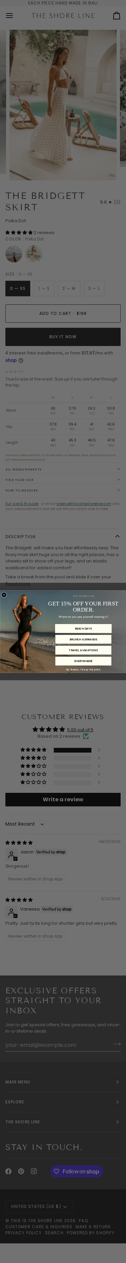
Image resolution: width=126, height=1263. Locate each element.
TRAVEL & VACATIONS (83, 650)
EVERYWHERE (83, 661)
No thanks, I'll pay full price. (83, 669)
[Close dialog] (3, 594)
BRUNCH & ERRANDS (83, 639)
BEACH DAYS (83, 628)
